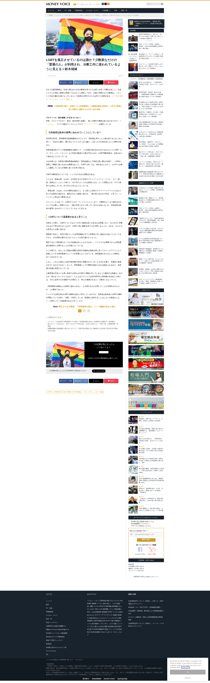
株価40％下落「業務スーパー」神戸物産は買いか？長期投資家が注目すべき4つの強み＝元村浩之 (151, 200)
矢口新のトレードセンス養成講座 (56, 633)
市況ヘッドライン (51, 622)
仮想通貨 (105, 609)
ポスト (97, 82)
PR (47, 654)
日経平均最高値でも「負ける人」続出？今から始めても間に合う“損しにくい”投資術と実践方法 (151, 36)
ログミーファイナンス (103, 615)
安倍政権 (111, 626)
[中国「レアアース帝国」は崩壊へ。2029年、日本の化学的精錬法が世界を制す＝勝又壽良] (133, 211)
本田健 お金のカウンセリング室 (56, 647)
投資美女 (49, 644)
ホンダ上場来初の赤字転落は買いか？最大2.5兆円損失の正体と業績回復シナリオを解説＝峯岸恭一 (151, 240)
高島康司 (90, 621)
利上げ (103, 632)
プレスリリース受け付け (136, 570)
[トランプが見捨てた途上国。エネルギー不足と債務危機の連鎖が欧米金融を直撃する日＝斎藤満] (133, 231)
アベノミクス (112, 629)
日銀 (115, 626)
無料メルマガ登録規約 (136, 530)
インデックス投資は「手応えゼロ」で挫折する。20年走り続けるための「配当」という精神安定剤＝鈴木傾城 (151, 164)
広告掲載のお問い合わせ (136, 566)
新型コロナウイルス (113, 600)
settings (188, 678)
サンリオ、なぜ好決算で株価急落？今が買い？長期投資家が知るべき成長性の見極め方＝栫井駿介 (81, 321)
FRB (112, 621)
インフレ (99, 603)
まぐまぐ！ (80, 659)
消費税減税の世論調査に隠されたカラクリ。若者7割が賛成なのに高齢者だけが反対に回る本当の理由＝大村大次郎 (151, 174)
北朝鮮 (115, 615)
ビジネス (159, 78)
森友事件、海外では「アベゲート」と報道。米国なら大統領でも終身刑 (151, 420)
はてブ (78, 82)
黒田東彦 (103, 600)
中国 (96, 609)
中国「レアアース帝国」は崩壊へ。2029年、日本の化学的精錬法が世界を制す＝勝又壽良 (151, 46)
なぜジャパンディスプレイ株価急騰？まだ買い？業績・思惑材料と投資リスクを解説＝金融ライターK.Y (151, 281)
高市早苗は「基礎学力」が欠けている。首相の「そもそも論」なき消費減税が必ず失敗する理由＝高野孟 (151, 144)
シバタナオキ (113, 618)
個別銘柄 (105, 612)
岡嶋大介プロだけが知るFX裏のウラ (57, 629)
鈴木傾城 (67, 392)
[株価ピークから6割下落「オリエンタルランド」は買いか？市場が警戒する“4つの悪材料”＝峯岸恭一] (133, 262)
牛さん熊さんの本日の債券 (99, 626)
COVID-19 (102, 606)
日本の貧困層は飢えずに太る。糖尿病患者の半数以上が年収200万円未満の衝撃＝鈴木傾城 (151, 124)
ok (188, 672)
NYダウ (108, 621)
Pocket (111, 82)
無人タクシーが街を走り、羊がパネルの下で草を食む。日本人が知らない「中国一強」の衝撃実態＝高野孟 (151, 154)
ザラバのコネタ (51, 651)
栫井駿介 (98, 632)
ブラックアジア (91, 124)
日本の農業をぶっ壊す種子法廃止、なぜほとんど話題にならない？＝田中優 (151, 509)
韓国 (119, 618)
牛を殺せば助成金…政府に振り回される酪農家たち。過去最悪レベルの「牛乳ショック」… (151, 430)
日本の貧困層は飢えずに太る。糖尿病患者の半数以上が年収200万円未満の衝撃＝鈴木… (151, 480)
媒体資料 (131, 564)
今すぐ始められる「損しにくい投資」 (89, 4)
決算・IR (124, 10)
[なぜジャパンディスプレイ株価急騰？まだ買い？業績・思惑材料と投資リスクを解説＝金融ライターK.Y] (133, 282)
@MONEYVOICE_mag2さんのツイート (146, 576)
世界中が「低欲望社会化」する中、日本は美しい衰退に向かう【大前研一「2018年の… (151, 490)
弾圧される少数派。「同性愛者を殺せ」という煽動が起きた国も (87, 306)
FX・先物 (68, 10)
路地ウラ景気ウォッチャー (54, 640)
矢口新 (89, 629)
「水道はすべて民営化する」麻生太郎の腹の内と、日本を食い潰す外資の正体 (151, 500)
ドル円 (100, 609)
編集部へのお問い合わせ (136, 568)
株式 (59, 10)
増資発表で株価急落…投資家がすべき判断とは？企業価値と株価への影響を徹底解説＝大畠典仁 (151, 251)
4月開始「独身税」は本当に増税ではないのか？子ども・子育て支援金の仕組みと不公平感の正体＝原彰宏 (151, 271)
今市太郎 (92, 632)
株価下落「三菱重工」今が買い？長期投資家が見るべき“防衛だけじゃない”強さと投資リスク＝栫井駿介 (151, 114)
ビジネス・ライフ (92, 10)
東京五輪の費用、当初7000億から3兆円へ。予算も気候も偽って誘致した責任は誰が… (151, 470)
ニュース (51, 10)
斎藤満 (94, 603)
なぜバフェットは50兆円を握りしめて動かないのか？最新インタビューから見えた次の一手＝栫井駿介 (151, 66)
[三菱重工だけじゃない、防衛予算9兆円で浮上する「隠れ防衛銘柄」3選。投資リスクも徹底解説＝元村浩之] (133, 221)
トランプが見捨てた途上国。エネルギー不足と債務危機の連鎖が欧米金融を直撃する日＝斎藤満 (151, 230)
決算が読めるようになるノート (99, 618)
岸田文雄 (57, 392)
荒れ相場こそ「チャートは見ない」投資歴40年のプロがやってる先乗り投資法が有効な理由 (151, 56)
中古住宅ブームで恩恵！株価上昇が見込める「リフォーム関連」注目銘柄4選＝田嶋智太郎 (151, 190)
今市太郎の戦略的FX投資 (100, 629)
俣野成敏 (109, 606)
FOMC (110, 612)
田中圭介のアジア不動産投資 (55, 637)
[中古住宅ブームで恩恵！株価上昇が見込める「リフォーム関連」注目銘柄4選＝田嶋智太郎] (133, 191)
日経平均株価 (97, 621)
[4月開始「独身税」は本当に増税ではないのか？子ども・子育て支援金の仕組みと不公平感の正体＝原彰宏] (133, 272)
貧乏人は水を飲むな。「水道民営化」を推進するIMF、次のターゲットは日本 (151, 84)
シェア (63, 82)
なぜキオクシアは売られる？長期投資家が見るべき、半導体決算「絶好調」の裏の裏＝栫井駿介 (151, 134)
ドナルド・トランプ (93, 600)
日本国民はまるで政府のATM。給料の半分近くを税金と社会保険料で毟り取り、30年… (151, 460)
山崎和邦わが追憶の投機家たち (56, 626)
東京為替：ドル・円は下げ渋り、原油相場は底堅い (144, 607)
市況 (115, 10)
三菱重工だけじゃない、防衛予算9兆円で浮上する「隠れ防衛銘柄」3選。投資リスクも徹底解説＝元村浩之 (151, 220)
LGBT (49, 392)
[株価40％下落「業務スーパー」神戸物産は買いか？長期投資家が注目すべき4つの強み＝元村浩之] (133, 201)
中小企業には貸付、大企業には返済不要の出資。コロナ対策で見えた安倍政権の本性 (151, 450)
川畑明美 (117, 621)
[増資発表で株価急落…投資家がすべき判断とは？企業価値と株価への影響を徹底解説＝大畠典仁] (133, 252)
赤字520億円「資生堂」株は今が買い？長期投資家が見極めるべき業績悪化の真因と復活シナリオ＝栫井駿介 (151, 94)
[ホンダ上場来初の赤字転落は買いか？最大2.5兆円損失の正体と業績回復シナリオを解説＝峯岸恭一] (133, 241)
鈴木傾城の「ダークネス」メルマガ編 (88, 392)
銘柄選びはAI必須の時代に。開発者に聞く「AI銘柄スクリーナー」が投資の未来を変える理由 (148, 23)
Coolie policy (186, 667)
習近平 (119, 626)
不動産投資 (78, 10)
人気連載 (105, 10)
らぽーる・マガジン (112, 632)
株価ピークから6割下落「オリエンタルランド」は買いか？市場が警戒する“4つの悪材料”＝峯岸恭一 (151, 261)
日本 (103, 621)
